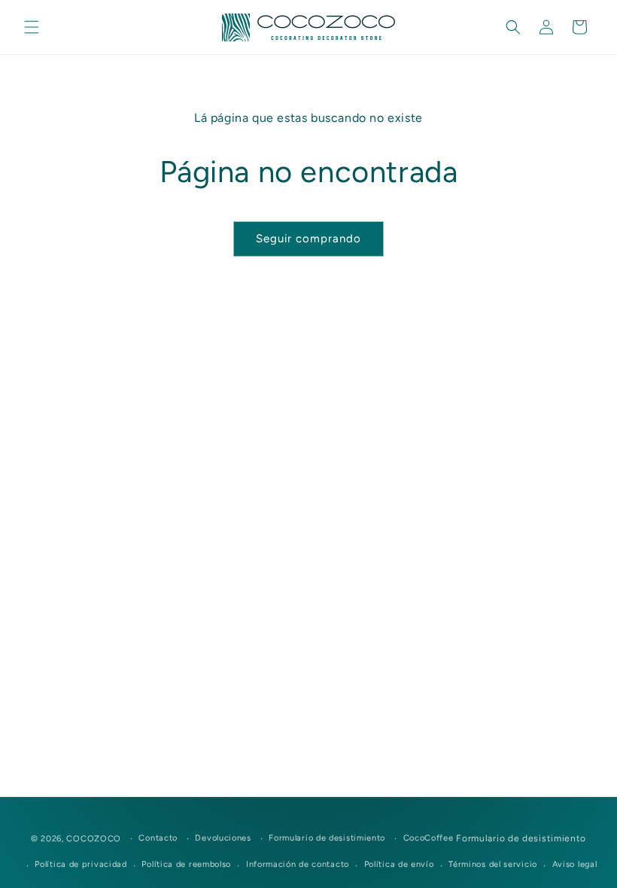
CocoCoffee (428, 838)
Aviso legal (574, 864)
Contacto (158, 838)
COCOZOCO (93, 839)
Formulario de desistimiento (327, 838)
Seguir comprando (308, 238)
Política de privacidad (80, 864)
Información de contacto (297, 864)
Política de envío (399, 864)
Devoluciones (223, 838)
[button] (31, 27)
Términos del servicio (492, 864)
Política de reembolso (186, 864)
